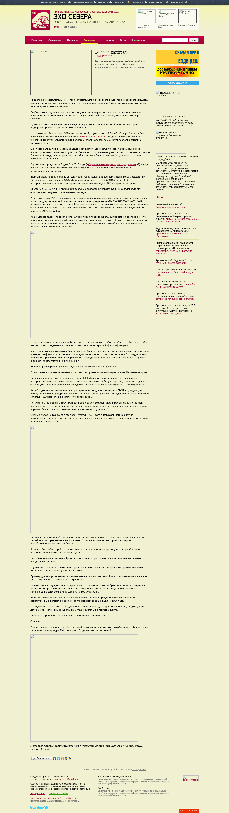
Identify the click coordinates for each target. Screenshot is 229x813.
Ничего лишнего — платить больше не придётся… (177, 157)
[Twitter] (58, 758)
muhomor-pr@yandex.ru (67, 779)
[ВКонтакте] (55, 758)
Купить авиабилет (177, 83)
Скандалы (89, 40)
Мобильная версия (58, 793)
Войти (57, 26)
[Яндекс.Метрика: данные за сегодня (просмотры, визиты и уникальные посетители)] (191, 778)
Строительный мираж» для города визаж (112, 164)
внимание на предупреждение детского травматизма (177, 220)
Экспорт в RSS (37, 793)
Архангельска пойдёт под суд (172, 207)
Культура (72, 40)
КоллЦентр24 (139, 769)
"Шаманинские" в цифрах (171, 116)
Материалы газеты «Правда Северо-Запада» (53, 798)
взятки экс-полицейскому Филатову (175, 299)
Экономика (54, 40)
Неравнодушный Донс (165, 26)
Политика (36, 40)
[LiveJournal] (70, 758)
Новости (109, 40)
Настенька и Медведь (143, 26)
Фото (123, 40)
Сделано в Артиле (188, 811)
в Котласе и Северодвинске (174, 312)
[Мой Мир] (66, 758)
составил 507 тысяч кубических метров (176, 285)
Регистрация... (70, 26)
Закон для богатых (186, 25)
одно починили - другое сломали (174, 261)
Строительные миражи (91, 136)
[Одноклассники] (62, 758)
